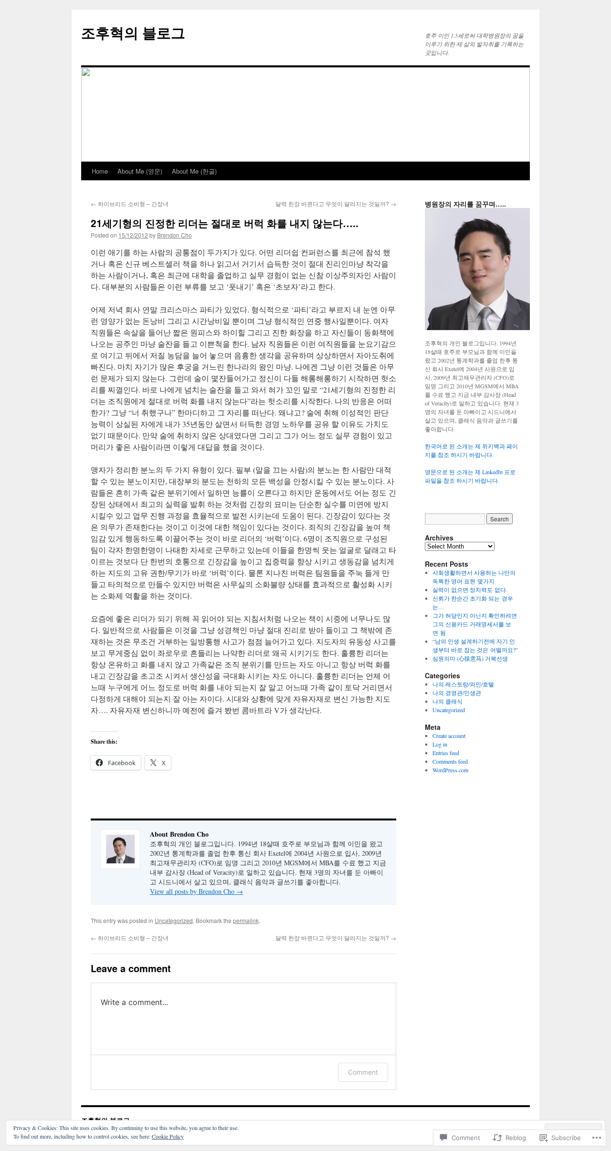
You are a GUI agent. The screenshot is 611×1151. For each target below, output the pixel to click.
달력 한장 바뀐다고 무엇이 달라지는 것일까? (335, 203)
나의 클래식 (447, 701)
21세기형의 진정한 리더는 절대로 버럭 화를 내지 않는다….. (224, 223)
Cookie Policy (168, 1136)
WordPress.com (450, 770)
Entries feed (445, 753)
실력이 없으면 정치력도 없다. (469, 589)
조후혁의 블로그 (133, 32)
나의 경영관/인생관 (456, 692)
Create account (448, 735)
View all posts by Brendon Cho (196, 891)
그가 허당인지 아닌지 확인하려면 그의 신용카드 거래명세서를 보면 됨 (474, 624)
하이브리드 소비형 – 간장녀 (130, 203)
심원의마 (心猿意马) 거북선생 (470, 658)
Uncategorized (174, 920)
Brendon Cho (174, 235)
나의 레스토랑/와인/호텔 (463, 684)
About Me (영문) (139, 171)
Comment (363, 1072)
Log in (439, 744)
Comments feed (450, 761)
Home (100, 171)
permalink (246, 920)
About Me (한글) (194, 171)
